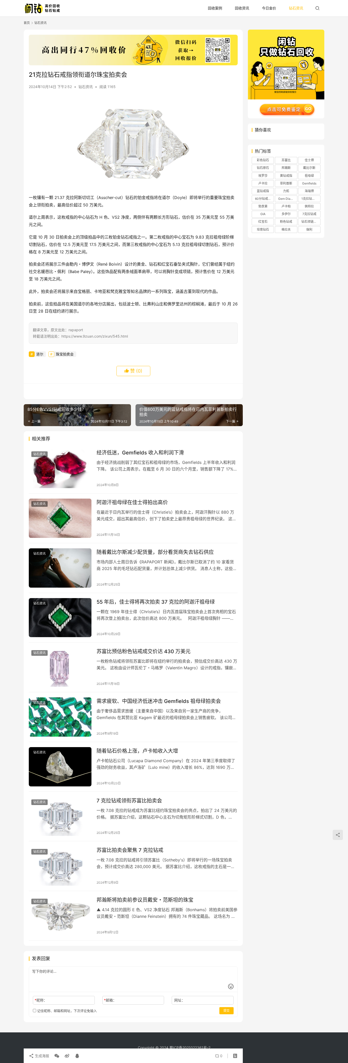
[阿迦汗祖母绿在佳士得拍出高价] (60, 518)
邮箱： (110, 1000)
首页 (27, 23)
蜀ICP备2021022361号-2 (189, 1047)
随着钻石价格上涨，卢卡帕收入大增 (137, 751)
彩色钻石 (263, 160)
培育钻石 (263, 229)
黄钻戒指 (286, 176)
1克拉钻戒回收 (310, 199)
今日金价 (269, 8)
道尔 (39, 354)
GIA (262, 214)
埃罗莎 (262, 176)
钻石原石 (263, 168)
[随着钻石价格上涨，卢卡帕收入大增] (60, 766)
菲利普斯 (286, 183)
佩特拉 (309, 206)
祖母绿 (309, 176)
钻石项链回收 (310, 222)
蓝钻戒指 (263, 191)
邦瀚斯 (286, 168)
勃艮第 (262, 206)
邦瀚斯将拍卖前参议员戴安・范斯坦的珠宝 (145, 900)
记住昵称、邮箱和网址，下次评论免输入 (66, 1011)
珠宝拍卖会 (65, 354)
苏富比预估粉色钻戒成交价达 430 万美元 (144, 651)
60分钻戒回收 (264, 199)
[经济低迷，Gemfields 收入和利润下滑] (60, 468)
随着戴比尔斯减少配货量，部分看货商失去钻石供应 (155, 552)
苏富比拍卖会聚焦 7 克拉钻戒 (130, 850)
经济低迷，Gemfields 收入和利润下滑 (140, 453)
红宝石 (262, 222)
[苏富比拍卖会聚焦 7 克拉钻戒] (60, 866)
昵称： (41, 1000)
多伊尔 (286, 214)
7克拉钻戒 (309, 214)
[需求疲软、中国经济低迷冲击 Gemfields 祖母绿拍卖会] (60, 717)
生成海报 (41, 1056)
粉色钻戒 (286, 222)
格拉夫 (286, 229)
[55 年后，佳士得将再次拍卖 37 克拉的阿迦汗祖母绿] (60, 617)
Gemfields (309, 183)
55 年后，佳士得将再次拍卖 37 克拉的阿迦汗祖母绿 (156, 602)
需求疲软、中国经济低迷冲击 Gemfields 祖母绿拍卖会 (159, 701)
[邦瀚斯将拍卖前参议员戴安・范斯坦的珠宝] (60, 915)
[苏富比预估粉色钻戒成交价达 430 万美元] (60, 667)
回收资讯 (242, 8)
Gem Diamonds (287, 199)
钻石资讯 (296, 8)
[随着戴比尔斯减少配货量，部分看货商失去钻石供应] (60, 568)
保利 (309, 229)
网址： (179, 1000)
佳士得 (309, 160)
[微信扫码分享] (56, 1055)
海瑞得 (309, 191)
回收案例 (215, 8)
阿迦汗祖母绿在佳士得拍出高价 (132, 502)
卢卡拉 (262, 183)
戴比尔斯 (309, 168)
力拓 (286, 191)
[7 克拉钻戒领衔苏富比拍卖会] (60, 816)
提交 (226, 1010)
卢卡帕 (286, 206)
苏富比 (286, 160)
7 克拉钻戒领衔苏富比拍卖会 (129, 801)
